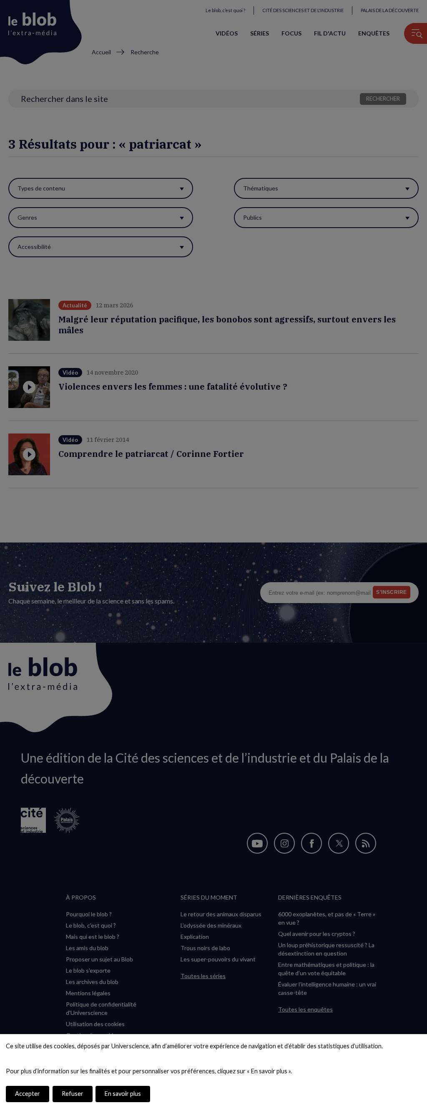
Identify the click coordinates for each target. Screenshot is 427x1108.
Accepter (27, 1093)
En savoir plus (123, 1093)
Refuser (72, 1093)
